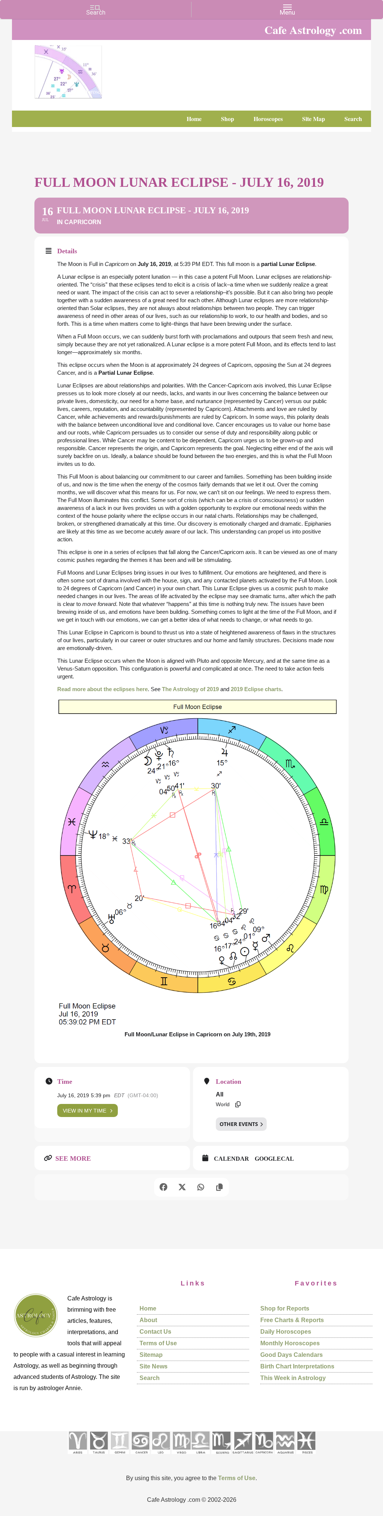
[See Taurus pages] (98, 1456)
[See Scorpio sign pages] (221, 1456)
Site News (154, 1366)
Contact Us (155, 1331)
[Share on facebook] (163, 1187)
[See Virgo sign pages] (181, 1456)
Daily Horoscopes (285, 1331)
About (148, 1320)
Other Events (239, 1123)
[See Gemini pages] (119, 1456)
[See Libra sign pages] (200, 1456)
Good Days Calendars (291, 1355)
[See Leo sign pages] (160, 1456)
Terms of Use (158, 1343)
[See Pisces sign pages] (306, 1456)
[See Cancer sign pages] (140, 1456)
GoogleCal (274, 1158)
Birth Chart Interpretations (297, 1366)
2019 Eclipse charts (256, 689)
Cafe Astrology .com (90, 69)
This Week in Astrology (293, 1378)
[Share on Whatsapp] (201, 1187)
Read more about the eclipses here (102, 689)
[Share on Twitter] (182, 1187)
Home (148, 1308)
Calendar (231, 1158)
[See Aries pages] (77, 1456)
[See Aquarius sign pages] (285, 1456)
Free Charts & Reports (292, 1320)
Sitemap (151, 1355)
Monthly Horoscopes (290, 1343)
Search (150, 1378)
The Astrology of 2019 (190, 689)
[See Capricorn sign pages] (264, 1456)
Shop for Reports (284, 1308)
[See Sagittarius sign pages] (243, 1456)
